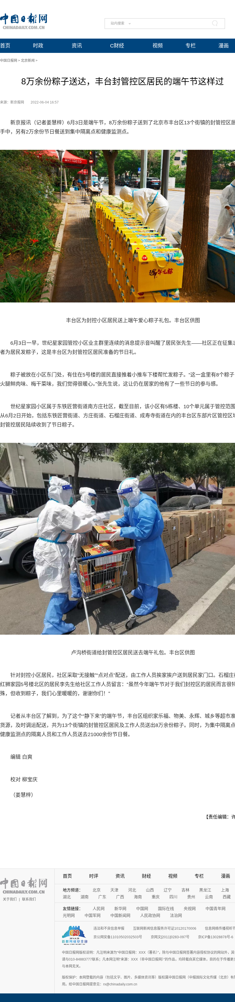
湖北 (67, 897)
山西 (150, 890)
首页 (5, 46)
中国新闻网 (120, 915)
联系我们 (29, 899)
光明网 (69, 915)
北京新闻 (28, 61)
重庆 (156, 897)
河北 (132, 890)
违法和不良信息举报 (108, 929)
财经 (146, 876)
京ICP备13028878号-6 (215, 937)
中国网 (142, 908)
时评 (93, 876)
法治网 (176, 915)
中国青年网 (215, 908)
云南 (209, 897)
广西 (120, 897)
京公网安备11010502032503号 (117, 937)
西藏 (227, 897)
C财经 (117, 46)
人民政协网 (150, 915)
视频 (157, 46)
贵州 (191, 897)
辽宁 (168, 890)
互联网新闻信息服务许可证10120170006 (164, 929)
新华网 (120, 908)
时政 (38, 46)
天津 (114, 890)
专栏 (190, 46)
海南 (138, 897)
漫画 (223, 46)
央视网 (190, 908)
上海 (225, 890)
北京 (97, 890)
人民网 (99, 908)
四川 (173, 897)
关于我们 (10, 899)
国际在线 (166, 908)
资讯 (77, 46)
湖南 (85, 897)
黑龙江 (205, 890)
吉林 (185, 890)
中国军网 (93, 915)
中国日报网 (8, 61)
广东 (102, 897)
